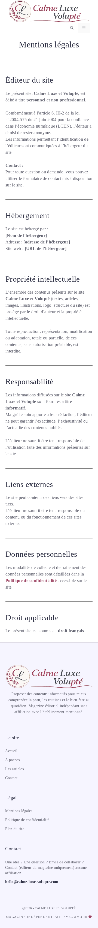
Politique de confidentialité (31, 580)
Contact (11, 778)
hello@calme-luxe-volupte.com (31, 882)
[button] (72, 28)
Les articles (14, 769)
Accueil (11, 751)
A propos (12, 760)
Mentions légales (18, 811)
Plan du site (14, 829)
